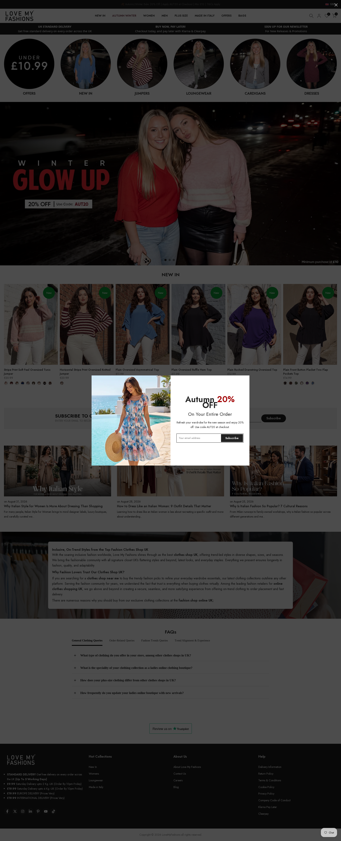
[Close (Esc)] (336, 5)
